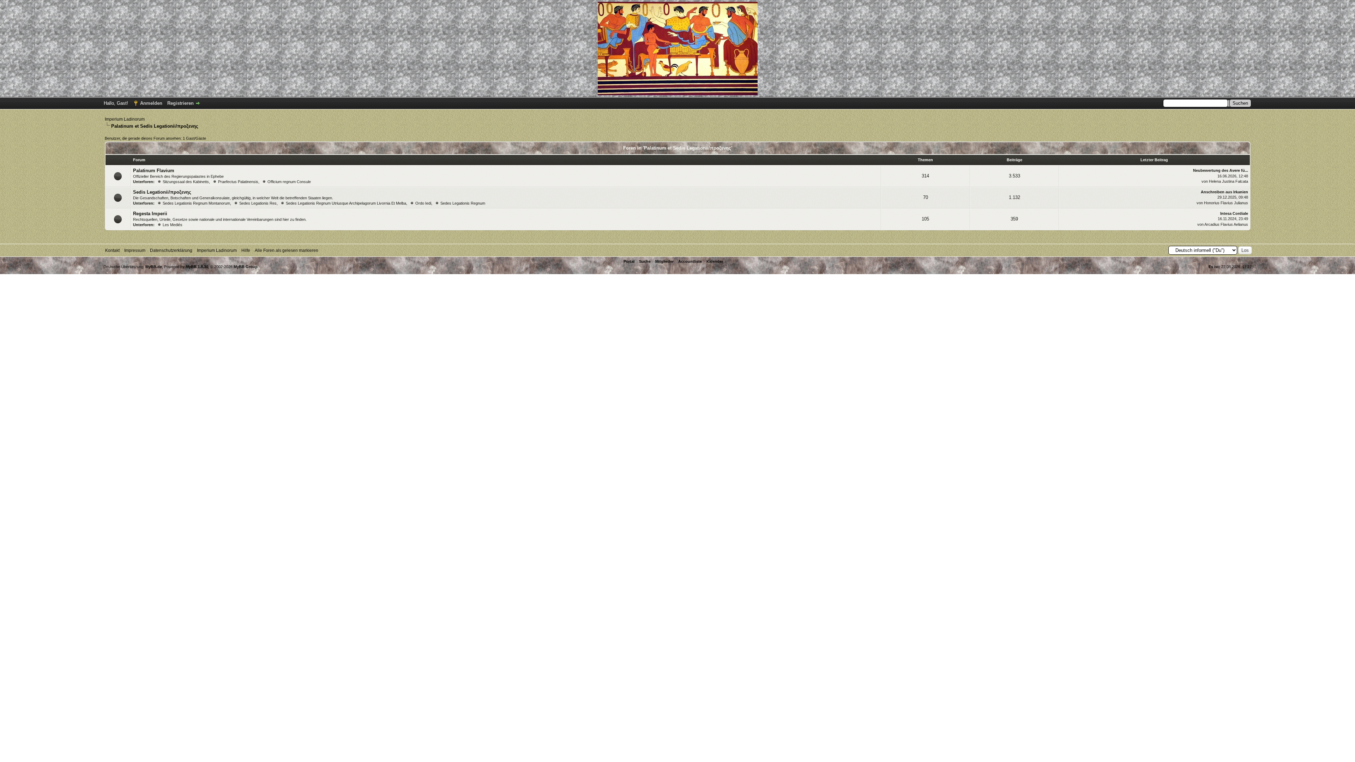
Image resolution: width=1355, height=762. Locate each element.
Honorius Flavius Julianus (1226, 203)
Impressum (134, 250)
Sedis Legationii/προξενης (162, 192)
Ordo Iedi (423, 203)
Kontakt (112, 250)
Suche (645, 261)
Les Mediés (172, 225)
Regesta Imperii (150, 213)
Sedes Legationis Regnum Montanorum (196, 203)
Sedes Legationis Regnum (462, 203)
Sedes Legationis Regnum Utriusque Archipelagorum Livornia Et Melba (346, 203)
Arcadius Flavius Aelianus (1226, 224)
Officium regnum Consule (289, 182)
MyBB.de (153, 267)
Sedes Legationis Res (258, 203)
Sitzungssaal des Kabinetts (186, 182)
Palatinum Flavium (153, 170)
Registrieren (180, 103)
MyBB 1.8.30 (197, 267)
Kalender (714, 261)
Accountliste (690, 261)
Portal (629, 261)
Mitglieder (664, 261)
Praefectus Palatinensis (238, 182)
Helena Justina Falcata (1228, 181)
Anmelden (151, 103)
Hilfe (245, 250)
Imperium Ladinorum (125, 119)
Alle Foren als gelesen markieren (286, 250)
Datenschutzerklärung (171, 250)
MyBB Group (246, 267)
